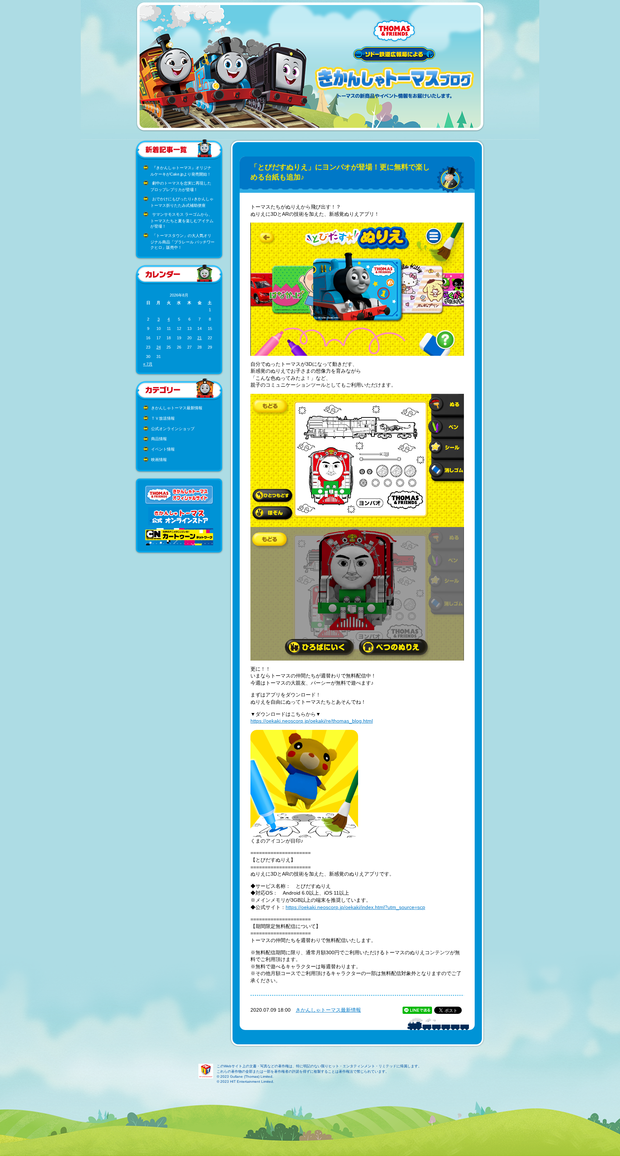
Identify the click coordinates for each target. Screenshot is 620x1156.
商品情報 (159, 439)
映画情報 (159, 459)
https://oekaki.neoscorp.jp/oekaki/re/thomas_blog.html (311, 721)
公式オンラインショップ (172, 428)
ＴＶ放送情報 (163, 418)
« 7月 (147, 364)
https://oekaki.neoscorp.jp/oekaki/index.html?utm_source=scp (355, 907)
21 (199, 338)
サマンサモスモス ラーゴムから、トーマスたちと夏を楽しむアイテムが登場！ (181, 220)
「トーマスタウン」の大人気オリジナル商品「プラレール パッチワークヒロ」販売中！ (182, 241)
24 (158, 347)
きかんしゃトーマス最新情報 (176, 408)
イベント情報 (163, 449)
